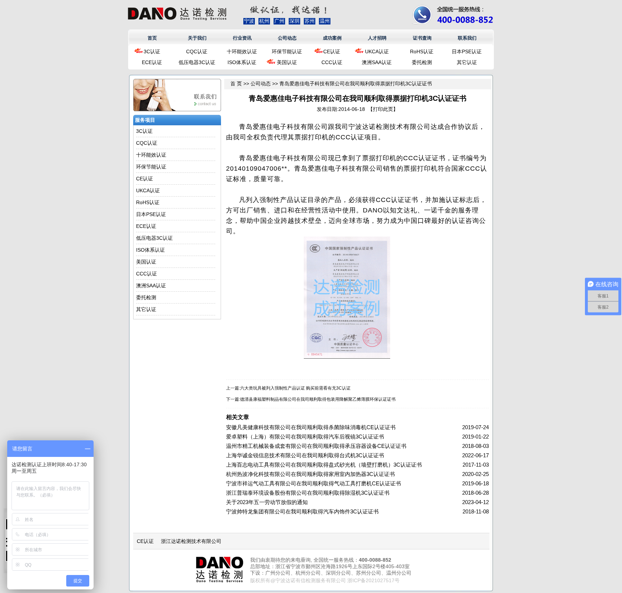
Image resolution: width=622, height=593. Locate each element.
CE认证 (331, 51)
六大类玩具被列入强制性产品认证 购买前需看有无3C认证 (295, 388)
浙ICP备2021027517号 (373, 580)
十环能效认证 (242, 51)
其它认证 (467, 62)
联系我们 (467, 38)
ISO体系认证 (241, 62)
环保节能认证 (287, 51)
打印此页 (383, 109)
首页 (152, 38)
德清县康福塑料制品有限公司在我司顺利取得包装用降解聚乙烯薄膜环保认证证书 (318, 399)
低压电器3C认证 (197, 62)
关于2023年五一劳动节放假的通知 (267, 502)
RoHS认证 (421, 51)
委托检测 (422, 62)
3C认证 (152, 51)
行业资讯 (242, 38)
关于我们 (197, 38)
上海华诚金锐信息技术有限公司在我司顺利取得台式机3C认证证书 (305, 455)
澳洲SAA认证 (377, 62)
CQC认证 (196, 51)
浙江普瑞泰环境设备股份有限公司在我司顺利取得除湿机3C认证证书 (307, 493)
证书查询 (422, 38)
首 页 (236, 83)
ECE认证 (152, 62)
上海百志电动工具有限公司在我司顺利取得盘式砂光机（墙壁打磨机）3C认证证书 (324, 465)
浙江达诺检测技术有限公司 (191, 541)
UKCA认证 (377, 51)
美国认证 (287, 62)
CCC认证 (331, 62)
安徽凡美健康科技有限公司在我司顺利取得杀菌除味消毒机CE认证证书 (311, 427)
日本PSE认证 (467, 51)
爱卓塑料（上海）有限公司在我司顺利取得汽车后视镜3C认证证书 (305, 436)
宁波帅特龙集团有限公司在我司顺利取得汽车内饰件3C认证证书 (302, 511)
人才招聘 (377, 38)
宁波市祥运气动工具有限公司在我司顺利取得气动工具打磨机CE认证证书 (313, 483)
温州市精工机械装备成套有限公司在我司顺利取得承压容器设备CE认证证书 (316, 446)
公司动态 (287, 38)
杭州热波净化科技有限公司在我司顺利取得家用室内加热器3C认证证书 (310, 474)
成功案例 (332, 38)
